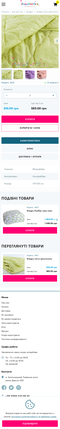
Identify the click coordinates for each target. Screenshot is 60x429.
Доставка (5, 311)
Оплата (4, 307)
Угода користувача (10, 335)
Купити (30, 230)
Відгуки (4, 331)
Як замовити (7, 315)
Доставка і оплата (30, 156)
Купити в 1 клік (30, 128)
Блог (3, 327)
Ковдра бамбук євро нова (39, 211)
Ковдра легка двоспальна (39, 259)
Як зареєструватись (11, 319)
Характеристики (30, 141)
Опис (30, 149)
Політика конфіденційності (14, 339)
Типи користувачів (10, 323)
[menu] (4, 4)
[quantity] (6, 95)
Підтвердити (30, 423)
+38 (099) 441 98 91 (17, 396)
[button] (57, 41)
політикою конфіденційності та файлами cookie (33, 416)
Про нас (5, 303)
